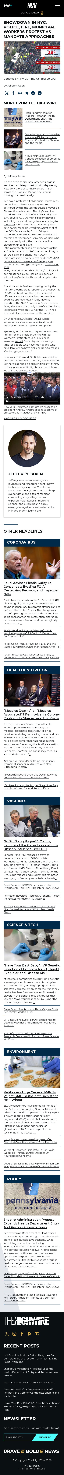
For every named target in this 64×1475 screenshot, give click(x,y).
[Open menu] (57, 5)
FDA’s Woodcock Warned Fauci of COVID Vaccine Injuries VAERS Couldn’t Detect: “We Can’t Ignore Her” (30, 633)
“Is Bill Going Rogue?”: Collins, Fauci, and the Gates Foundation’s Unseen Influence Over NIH (31, 845)
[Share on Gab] (20, 93)
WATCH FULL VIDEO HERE (20, 418)
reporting (36, 290)
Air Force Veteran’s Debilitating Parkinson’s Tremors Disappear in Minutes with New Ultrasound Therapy (29, 764)
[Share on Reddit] (33, 93)
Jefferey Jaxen (16, 86)
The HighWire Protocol (32, 1469)
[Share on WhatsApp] (39, 93)
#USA (56, 258)
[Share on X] (7, 93)
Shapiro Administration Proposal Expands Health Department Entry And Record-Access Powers (40, 117)
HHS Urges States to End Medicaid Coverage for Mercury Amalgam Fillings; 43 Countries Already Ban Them (30, 1298)
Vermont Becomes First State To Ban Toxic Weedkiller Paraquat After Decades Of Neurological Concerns (29, 1153)
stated (19, 341)
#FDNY (47, 258)
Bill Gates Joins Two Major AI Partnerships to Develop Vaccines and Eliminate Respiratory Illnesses (30, 1023)
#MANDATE (11, 261)
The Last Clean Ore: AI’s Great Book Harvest (29, 1382)
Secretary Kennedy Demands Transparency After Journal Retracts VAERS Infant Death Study (29, 909)
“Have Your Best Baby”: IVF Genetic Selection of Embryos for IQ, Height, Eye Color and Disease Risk (42, 160)
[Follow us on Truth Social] (36, 1334)
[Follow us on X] (7, 1334)
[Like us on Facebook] (21, 1334)
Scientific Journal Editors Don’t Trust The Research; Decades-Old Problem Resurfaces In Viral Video (31, 1036)
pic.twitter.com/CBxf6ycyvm (35, 261)
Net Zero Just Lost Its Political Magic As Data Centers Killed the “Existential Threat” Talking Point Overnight (30, 1358)
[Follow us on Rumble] (29, 1334)
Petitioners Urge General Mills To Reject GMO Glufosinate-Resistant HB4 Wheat (31, 1096)
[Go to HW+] (7, 5)
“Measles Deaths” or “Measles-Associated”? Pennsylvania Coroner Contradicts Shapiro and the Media (42, 138)
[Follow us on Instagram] (14, 1334)
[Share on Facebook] (13, 93)
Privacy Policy (32, 1466)
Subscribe (45, 1437)
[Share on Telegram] (26, 93)
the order (9, 224)
